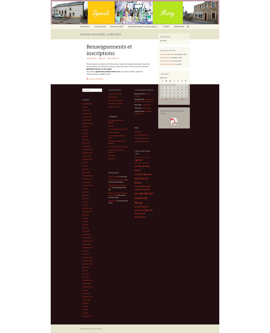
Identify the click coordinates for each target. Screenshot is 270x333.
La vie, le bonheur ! (114, 132)
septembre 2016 (87, 264)
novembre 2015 (87, 280)
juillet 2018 (85, 215)
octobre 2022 (86, 120)
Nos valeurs (112, 159)
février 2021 (86, 172)
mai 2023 (85, 107)
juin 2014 (85, 306)
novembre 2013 (87, 316)
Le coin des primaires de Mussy (118, 147)
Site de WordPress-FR (141, 141)
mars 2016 (85, 274)
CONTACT (166, 27)
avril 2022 (85, 136)
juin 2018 (85, 218)
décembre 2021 (87, 149)
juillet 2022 (85, 127)
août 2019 (85, 192)
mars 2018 (85, 228)
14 (174, 90)
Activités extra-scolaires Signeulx (142, 157)
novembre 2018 (87, 212)
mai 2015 (85, 290)
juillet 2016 (85, 267)
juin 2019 (85, 198)
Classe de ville (112, 177)
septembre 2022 (87, 123)
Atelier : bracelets (114, 107)
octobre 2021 (86, 156)
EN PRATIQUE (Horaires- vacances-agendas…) (143, 27)
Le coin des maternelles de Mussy (143, 178)
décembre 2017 (87, 238)
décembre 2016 (87, 257)
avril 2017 (85, 251)
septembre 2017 (87, 248)
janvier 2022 (86, 146)
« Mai (165, 99)
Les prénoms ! (146, 105)
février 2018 (86, 231)
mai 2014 (85, 310)
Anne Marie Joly (114, 58)
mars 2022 (85, 140)
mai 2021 (85, 166)
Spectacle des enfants (167, 61)
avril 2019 (85, 205)
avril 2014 (85, 313)
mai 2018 (85, 221)
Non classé (111, 155)
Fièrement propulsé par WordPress (91, 329)
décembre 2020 (87, 176)
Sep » (182, 99)
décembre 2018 (87, 208)
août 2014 (85, 303)
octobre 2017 (86, 244)
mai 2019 (85, 202)
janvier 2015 (86, 293)
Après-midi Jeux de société (117, 180)
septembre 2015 (87, 287)
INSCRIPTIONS (179, 27)
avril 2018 (85, 225)
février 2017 (86, 254)
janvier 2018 (86, 234)
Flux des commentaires (142, 138)
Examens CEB (112, 201)
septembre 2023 (87, 104)
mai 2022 (85, 133)
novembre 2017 (87, 241)
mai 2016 (85, 270)
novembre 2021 (87, 153)
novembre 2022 (87, 117)
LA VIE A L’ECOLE (100, 27)
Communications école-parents (118, 129)
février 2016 (86, 277)
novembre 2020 (87, 179)
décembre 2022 (87, 113)
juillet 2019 (85, 195)
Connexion (138, 132)
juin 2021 (85, 162)
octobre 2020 (86, 182)
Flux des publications (141, 135)
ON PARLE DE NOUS (117, 27)
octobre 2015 (86, 283)
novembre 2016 (87, 261)
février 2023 (86, 110)
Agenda (102, 58)
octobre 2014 (86, 300)
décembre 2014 (87, 297)
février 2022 (86, 143)
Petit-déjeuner (164, 58)
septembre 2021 (87, 159)
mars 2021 (85, 169)
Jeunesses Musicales (167, 54)
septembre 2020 (87, 185)
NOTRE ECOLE (85, 27)
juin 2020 (85, 189)
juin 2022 (85, 130)
